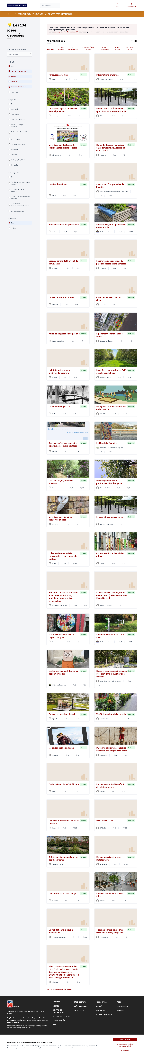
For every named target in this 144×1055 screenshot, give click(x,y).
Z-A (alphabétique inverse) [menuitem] (88, 48)
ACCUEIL (56, 1006)
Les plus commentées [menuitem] (104, 48)
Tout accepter (125, 1039)
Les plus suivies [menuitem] (117, 48)
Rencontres (100, 1010)
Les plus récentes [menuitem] (61, 48)
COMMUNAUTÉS (59, 1020)
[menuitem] (19, 54)
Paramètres (125, 1050)
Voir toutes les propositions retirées (59, 989)
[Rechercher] (57, 5)
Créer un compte (80, 1006)
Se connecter (79, 1010)
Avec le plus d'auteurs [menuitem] (130, 48)
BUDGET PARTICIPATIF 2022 (60, 14)
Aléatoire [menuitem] (50, 49)
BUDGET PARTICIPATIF (61, 1016)
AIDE (54, 1024)
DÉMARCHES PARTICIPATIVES (30, 14)
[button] (11, 62)
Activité (99, 1006)
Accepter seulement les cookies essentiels (125, 1045)
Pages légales (122, 1006)
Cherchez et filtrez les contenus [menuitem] (16, 49)
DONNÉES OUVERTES (104, 1014)
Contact (120, 1010)
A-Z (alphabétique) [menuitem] (73, 48)
